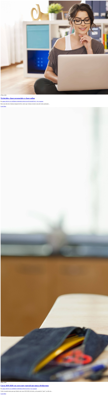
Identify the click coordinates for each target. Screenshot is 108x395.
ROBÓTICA (33, 101)
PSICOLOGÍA (26, 101)
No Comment (40, 101)
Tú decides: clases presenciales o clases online (18, 98)
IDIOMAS (19, 101)
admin (3, 101)
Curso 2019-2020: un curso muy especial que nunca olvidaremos (25, 386)
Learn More (3, 106)
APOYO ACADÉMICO (11, 101)
